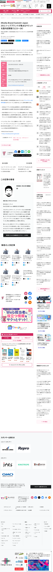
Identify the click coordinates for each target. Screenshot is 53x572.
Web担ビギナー (18, 6)
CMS (48, 14)
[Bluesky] (42, 497)
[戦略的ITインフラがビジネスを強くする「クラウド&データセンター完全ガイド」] (19, 554)
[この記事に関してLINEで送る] (29, 151)
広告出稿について (42, 6)
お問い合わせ (30, 506)
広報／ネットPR (5, 540)
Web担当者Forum (5, 5)
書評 (35, 527)
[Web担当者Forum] (7, 498)
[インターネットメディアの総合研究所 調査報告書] (19, 558)
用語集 (46, 531)
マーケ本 (6, 338)
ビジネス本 (17, 338)
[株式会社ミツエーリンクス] (8, 448)
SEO (2, 14)
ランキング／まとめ (28, 536)
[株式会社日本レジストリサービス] (8, 465)
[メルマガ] (25, 293)
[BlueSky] (30, 298)
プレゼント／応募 (48, 528)
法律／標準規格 (16, 536)
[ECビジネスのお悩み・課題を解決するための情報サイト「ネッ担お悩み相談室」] (19, 569)
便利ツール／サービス (28, 533)
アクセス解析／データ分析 (28, 14)
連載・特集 (30, 6)
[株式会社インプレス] (6, 562)
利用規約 (42, 506)
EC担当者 (19, 1)
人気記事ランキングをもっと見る (45, 160)
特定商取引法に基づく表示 (21, 510)
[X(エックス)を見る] (39, 497)
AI (16, 14)
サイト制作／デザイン (40, 14)
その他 (14, 545)
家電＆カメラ (27, 338)
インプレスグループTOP (44, 510)
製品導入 (27, 1)
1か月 (49, 87)
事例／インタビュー (37, 524)
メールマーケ (15, 543)
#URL (14, 137)
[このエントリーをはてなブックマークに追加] (22, 151)
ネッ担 (15, 299)
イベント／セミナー (37, 533)
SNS (20, 14)
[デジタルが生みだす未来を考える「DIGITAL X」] (19, 565)
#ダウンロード (25, 137)
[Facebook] (30, 293)
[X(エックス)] (25, 298)
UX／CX (3, 538)
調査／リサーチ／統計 (16, 533)
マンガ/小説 (37, 530)
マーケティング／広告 (9, 14)
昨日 (39, 87)
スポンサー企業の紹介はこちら (41, 486)
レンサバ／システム (16, 538)
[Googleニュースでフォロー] (46, 497)
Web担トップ (3, 17)
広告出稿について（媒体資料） (20, 507)
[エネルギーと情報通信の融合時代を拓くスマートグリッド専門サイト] (19, 561)
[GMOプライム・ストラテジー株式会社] (8, 475)
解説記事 (46, 524)
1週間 (44, 87)
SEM (2, 545)
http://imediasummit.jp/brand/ (16, 85)
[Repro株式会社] (24, 448)
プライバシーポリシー (8, 510)
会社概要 (30, 510)
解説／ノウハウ (28, 524)
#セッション (19, 137)
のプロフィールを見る (17, 235)
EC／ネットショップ (16, 540)
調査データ (28, 527)
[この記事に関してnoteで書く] (25, 151)
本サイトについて (7, 506)
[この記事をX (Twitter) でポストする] (19, 151)
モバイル (3, 543)
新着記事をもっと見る (45, 75)
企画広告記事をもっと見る (45, 289)
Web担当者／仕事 (5, 536)
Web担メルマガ (24, 6)
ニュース (8, 17)
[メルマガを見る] (32, 497)
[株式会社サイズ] (39, 465)
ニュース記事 (47, 526)
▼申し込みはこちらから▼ (33, 559)
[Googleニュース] (25, 302)
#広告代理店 (16, 139)
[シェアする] (15, 151)
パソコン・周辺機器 (17, 340)
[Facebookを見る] (35, 497)
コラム (27, 530)
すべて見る (45, 421)
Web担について (36, 6)
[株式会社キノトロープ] (24, 465)
